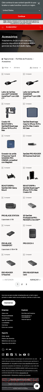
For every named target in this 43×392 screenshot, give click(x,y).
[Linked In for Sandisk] (20, 354)
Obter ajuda (5, 336)
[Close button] (39, 3)
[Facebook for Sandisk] (7, 354)
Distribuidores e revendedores (27, 316)
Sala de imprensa (7, 320)
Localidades (5, 323)
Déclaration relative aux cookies (21, 375)
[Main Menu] (3, 27)
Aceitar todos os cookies (20, 388)
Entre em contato (7, 327)
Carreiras (5, 325)
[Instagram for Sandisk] (3, 354)
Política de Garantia (8, 338)
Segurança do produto (9, 343)
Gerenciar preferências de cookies (20, 379)
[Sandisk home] (11, 27)
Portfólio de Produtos (28, 313)
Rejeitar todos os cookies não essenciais (20, 384)
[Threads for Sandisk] (29, 354)
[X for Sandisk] (16, 354)
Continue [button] (21, 16)
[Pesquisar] (40, 27)
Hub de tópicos (26, 319)
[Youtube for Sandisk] (24, 355)
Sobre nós (5, 313)
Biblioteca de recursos (9, 341)
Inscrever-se (8, 303)
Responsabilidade (7, 316)
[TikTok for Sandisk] (11, 354)
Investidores (6, 318)
